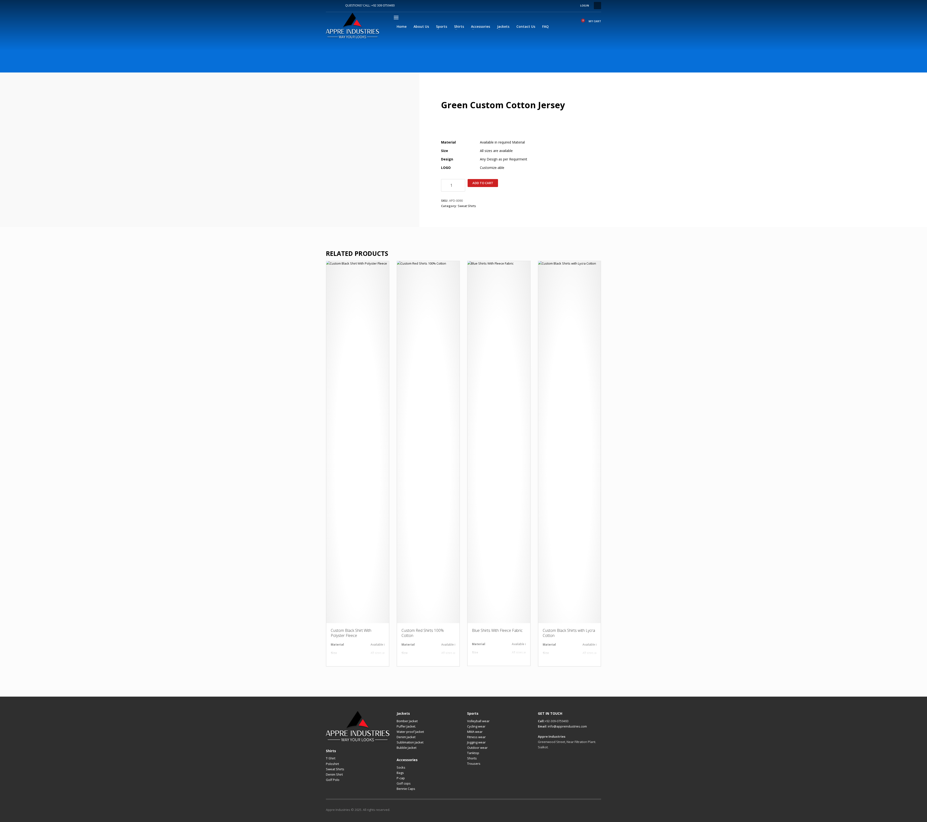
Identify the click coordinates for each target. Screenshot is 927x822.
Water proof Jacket (410, 731)
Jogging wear (476, 742)
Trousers (473, 763)
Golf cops (404, 783)
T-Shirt (330, 758)
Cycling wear (476, 726)
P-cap (401, 778)
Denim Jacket (406, 737)
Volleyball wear (478, 721)
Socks (401, 767)
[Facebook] (329, 5)
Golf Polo (332, 780)
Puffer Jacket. (406, 726)
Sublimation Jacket (410, 742)
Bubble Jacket (406, 747)
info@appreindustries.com (567, 726)
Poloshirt (332, 764)
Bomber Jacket (407, 721)
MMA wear (475, 731)
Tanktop (473, 753)
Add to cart (482, 183)
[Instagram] (336, 5)
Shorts (472, 758)
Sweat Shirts (467, 206)
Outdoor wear (477, 747)
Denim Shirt (334, 774)
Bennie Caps (406, 788)
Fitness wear (476, 737)
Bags (400, 773)
